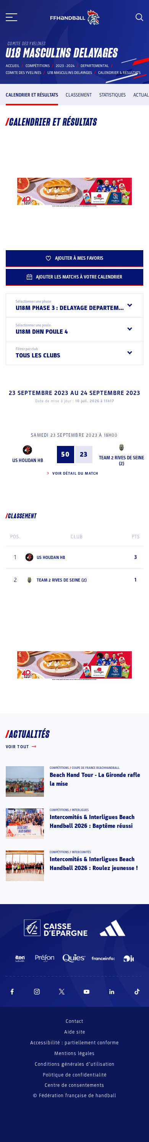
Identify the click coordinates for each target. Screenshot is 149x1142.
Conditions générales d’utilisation (75, 1064)
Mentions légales (74, 1053)
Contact (74, 1021)
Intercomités (81, 852)
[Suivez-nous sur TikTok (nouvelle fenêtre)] (137, 992)
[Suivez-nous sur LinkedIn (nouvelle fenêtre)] (112, 992)
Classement (79, 95)
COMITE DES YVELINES (23, 72)
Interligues (80, 810)
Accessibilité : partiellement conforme (74, 1043)
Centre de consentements (74, 1085)
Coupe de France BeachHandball (96, 768)
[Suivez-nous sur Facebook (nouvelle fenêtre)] (12, 992)
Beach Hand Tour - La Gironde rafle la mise (95, 779)
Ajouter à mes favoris (79, 258)
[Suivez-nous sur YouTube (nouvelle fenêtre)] (87, 992)
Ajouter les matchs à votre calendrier (79, 277)
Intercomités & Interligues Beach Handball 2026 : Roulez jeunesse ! (94, 863)
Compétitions (38, 66)
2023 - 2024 (65, 66)
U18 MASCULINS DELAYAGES (69, 72)
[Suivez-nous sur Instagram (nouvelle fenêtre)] (37, 992)
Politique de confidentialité (75, 1075)
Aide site (74, 1032)
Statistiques (112, 95)
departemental (95, 66)
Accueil (12, 66)
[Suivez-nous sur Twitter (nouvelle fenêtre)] (62, 992)
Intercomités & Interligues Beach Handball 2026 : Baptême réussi (92, 821)
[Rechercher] (139, 17)
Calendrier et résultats (32, 95)
